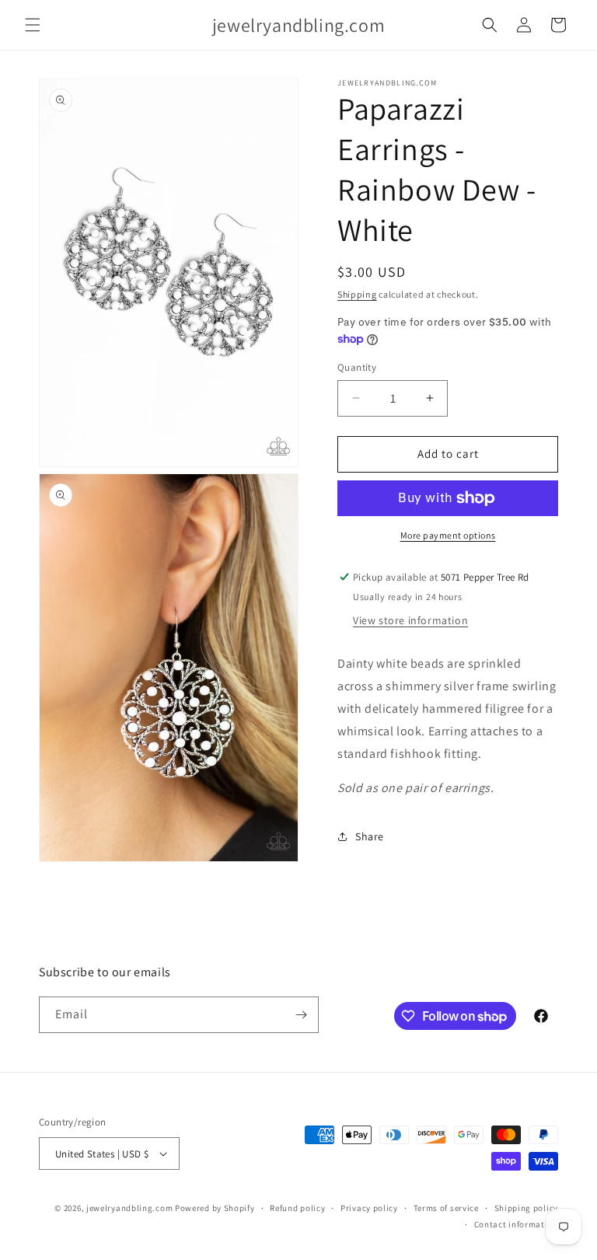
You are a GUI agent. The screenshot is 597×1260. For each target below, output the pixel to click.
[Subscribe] (301, 1014)
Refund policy (297, 1207)
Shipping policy (526, 1207)
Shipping (357, 294)
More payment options (448, 535)
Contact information (516, 1224)
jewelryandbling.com (129, 1207)
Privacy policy (369, 1207)
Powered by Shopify (215, 1207)
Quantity (356, 367)
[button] (33, 25)
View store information (410, 620)
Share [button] (369, 836)
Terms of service (446, 1207)
